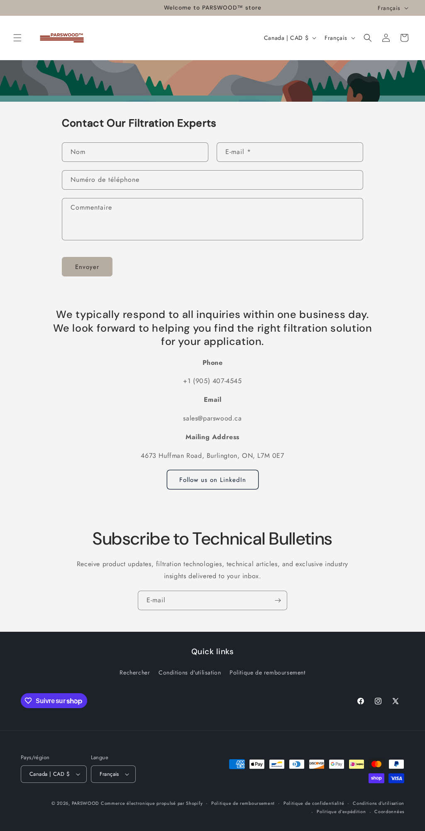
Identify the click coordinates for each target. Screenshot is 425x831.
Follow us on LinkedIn (212, 479)
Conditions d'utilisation (190, 672)
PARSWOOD (85, 803)
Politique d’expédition (341, 811)
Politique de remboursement (267, 672)
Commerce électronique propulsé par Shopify (152, 803)
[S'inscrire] (278, 600)
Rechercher (135, 672)
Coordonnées (389, 811)
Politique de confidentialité (313, 803)
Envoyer (87, 266)
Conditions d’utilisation (378, 803)
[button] (17, 38)
